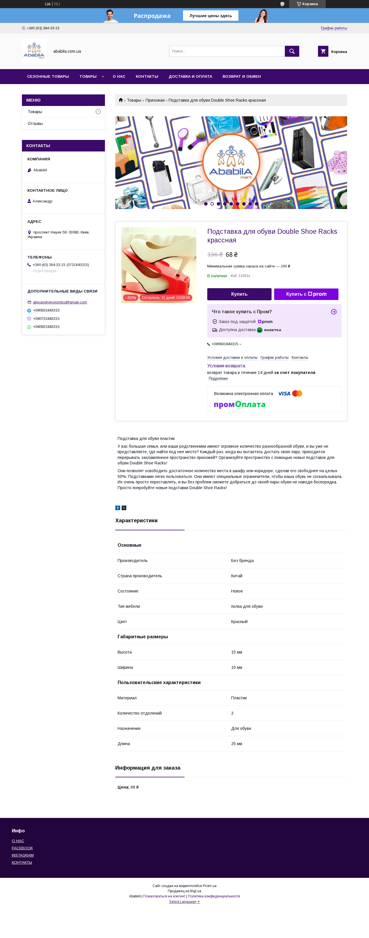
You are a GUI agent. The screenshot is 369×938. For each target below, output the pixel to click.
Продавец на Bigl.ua (184, 891)
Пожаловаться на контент (164, 896)
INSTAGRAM (23, 855)
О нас (119, 76)
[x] (124, 508)
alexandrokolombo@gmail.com (60, 302)
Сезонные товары (48, 76)
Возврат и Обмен (242, 76)
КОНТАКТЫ (22, 862)
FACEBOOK (22, 848)
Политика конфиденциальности (214, 896)
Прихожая (155, 100)
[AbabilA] (34, 61)
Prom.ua (209, 886)
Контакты (147, 76)
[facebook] (117, 508)
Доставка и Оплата (190, 76)
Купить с (296, 294)
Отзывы (35, 123)
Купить (239, 294)
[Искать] (292, 51)
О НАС (18, 841)
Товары (88, 76)
